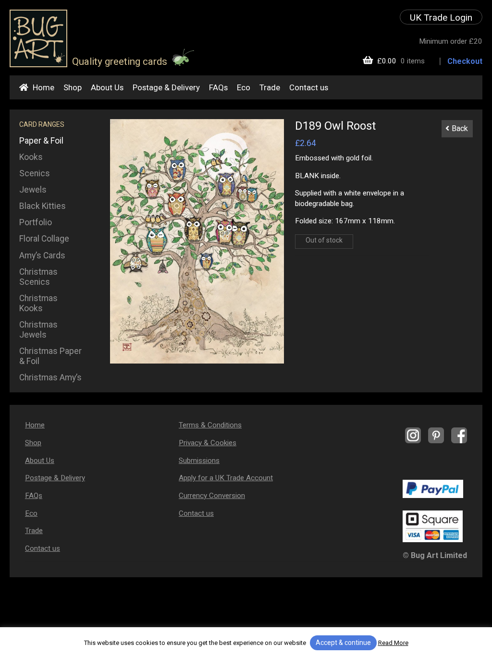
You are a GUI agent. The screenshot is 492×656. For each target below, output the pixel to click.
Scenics (34, 173)
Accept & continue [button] (343, 642)
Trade (269, 87)
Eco (243, 87)
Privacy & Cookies (207, 442)
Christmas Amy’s (50, 377)
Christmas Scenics (38, 277)
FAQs (218, 87)
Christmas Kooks (38, 303)
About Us (107, 87)
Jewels (33, 189)
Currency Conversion (212, 495)
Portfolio (35, 222)
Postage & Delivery (166, 87)
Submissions (199, 460)
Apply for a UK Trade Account (226, 478)
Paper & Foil (41, 141)
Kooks (31, 157)
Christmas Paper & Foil (50, 356)
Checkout (464, 61)
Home (43, 87)
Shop (72, 87)
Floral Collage (44, 238)
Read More (393, 642)
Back (460, 128)
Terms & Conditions (210, 425)
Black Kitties (42, 206)
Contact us (308, 87)
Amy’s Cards (42, 255)
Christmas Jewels (38, 330)
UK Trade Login (441, 17)
